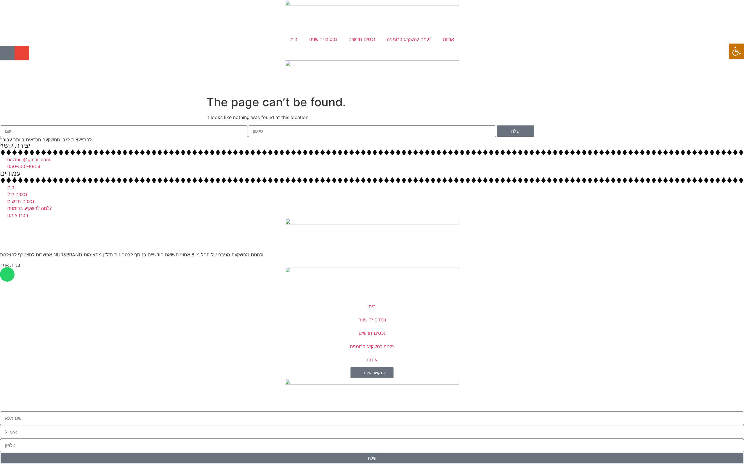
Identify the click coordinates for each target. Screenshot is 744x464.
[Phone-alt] (7, 53)
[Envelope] (22, 53)
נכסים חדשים (361, 39)
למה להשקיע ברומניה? (409, 39)
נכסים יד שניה (323, 39)
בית (294, 39)
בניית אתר (10, 265)
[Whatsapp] (7, 274)
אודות (448, 39)
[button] (736, 51)
